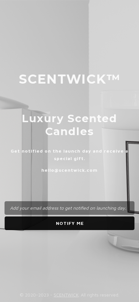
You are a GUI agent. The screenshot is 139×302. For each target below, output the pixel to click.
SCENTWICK (66, 294)
